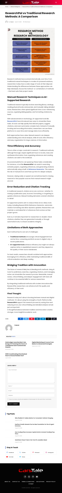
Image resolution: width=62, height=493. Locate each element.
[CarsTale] (31, 2)
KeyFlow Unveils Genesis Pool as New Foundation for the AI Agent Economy (34, 425)
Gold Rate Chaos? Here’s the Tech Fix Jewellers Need (31, 440)
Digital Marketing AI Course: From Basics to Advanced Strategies (43, 343)
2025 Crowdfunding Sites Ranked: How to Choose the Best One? (16, 355)
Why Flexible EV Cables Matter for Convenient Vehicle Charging (34, 418)
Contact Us (16, 481)
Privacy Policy (50, 481)
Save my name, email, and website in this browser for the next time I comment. (30, 399)
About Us (7, 481)
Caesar (12, 22)
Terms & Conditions (28, 481)
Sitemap (31, 484)
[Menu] (6, 2)
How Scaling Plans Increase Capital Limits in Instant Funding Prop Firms (35, 432)
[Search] (56, 2)
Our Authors (40, 481)
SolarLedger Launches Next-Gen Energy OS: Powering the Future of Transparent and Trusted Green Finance (16, 344)
